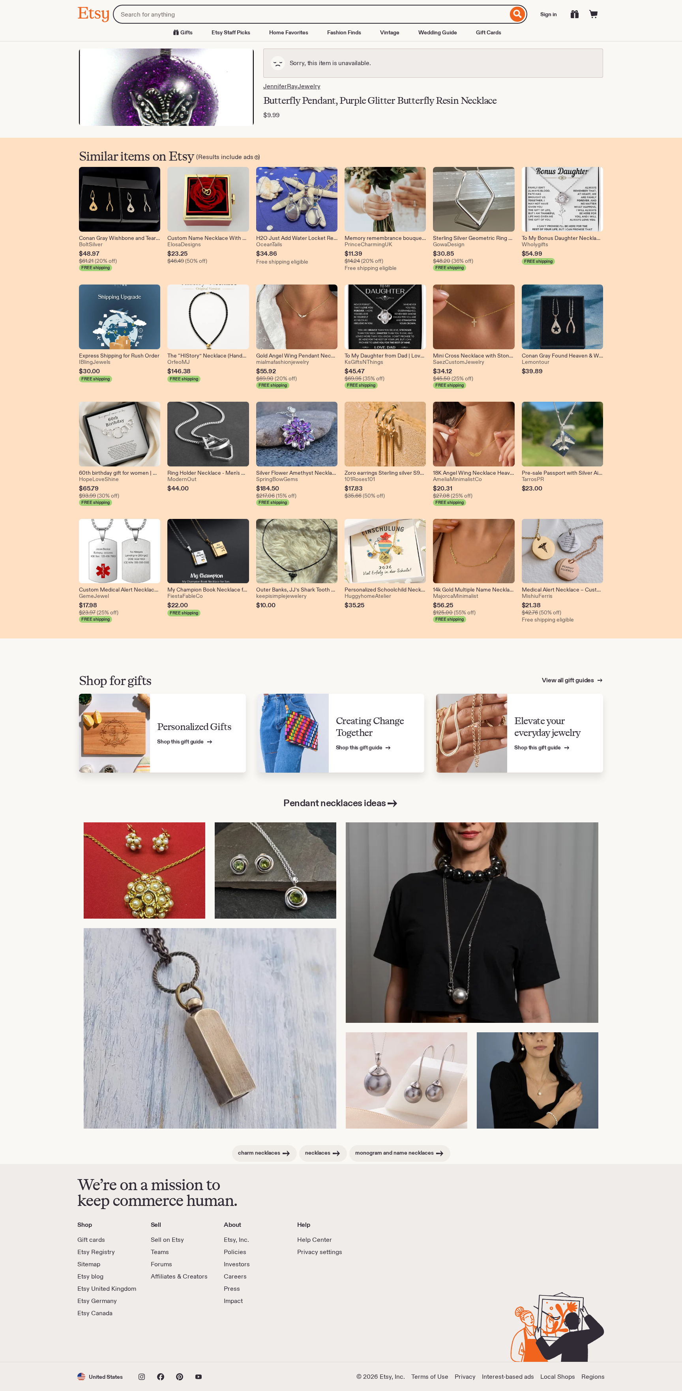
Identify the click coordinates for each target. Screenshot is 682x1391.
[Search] (517, 14)
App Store (104, 1340)
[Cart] (593, 14)
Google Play (163, 1340)
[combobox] (310, 14)
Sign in (548, 14)
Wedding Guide (437, 32)
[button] (100, 1377)
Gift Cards (488, 32)
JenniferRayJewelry (291, 86)
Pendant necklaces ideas (334, 803)
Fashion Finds (344, 32)
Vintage (389, 32)
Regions (593, 1376)
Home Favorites (288, 32)
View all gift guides (568, 680)
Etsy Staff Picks (231, 32)
